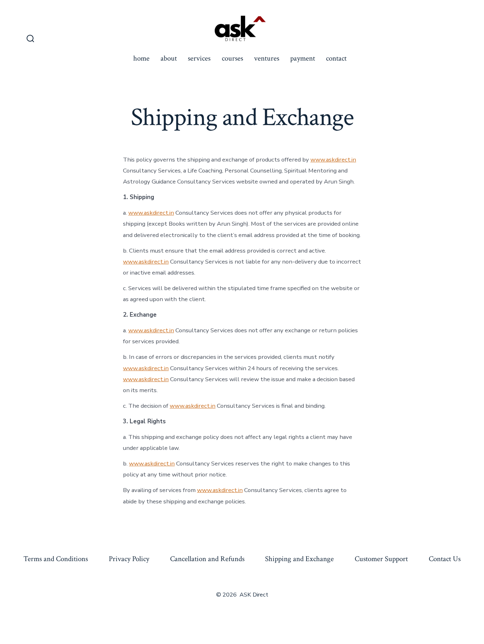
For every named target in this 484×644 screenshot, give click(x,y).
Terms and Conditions (55, 559)
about (169, 58)
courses (232, 58)
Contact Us (445, 559)
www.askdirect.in (333, 160)
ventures (266, 58)
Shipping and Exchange (299, 559)
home (141, 58)
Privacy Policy (129, 559)
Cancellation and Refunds (207, 559)
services (199, 58)
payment (302, 58)
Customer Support (381, 559)
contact (336, 58)
